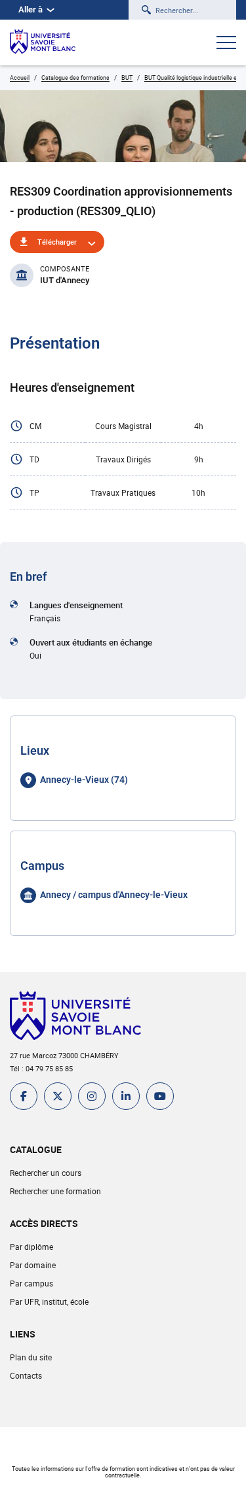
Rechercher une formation (55, 1191)
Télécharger (57, 242)
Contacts (26, 1375)
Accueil (20, 77)
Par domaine (33, 1265)
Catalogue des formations (75, 77)
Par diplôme (31, 1246)
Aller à (30, 9)
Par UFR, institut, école (49, 1301)
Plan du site (31, 1357)
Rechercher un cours (45, 1172)
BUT (127, 77)
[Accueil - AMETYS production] (42, 42)
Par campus (31, 1283)
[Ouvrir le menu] (226, 44)
